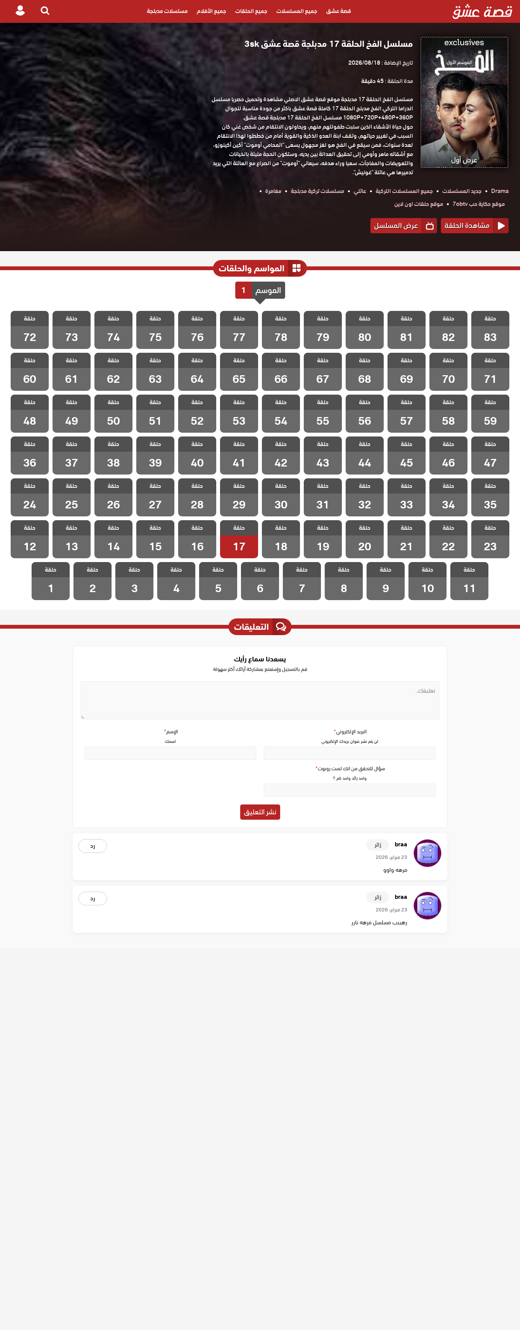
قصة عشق (338, 11)
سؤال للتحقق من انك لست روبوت (350, 768)
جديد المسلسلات (462, 191)
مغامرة (273, 191)
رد (92, 846)
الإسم (170, 731)
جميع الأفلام (211, 11)
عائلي (360, 191)
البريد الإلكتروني (350, 731)
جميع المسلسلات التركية (404, 191)
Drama (500, 191)
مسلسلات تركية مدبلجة (317, 191)
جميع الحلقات (251, 11)
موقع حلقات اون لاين (418, 204)
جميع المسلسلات (296, 11)
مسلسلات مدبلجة (167, 11)
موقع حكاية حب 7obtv (479, 204)
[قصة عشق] (482, 11)
